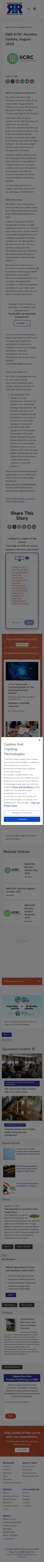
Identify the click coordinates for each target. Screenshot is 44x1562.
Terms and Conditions (22, 787)
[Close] (39, 740)
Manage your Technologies (22, 813)
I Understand (22, 819)
